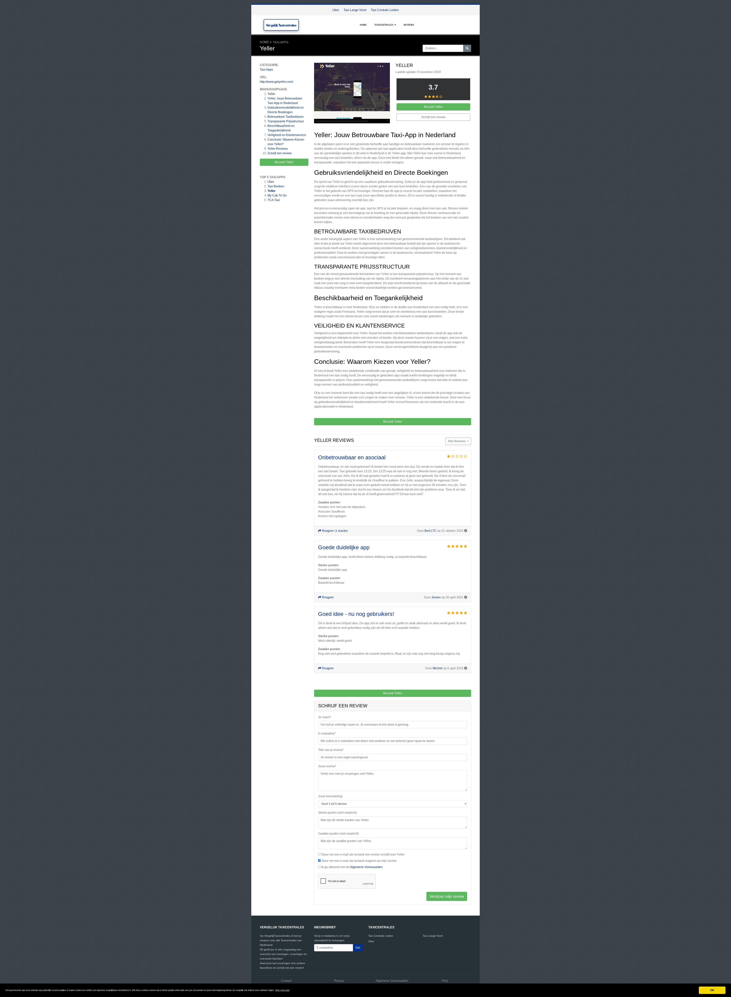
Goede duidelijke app (343, 547)
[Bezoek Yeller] (352, 93)
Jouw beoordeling (330, 796)
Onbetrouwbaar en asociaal (351, 457)
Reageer (327, 530)
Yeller (271, 93)
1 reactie (341, 530)
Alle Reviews (457, 441)
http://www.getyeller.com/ (276, 81)
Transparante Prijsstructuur (285, 121)
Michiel (437, 668)
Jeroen (436, 597)
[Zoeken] (467, 48)
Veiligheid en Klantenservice (286, 135)
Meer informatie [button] (282, 990)
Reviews (409, 25)
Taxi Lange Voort (355, 10)
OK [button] (712, 990)
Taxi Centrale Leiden (385, 10)
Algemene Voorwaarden (366, 867)
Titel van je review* (331, 749)
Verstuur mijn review (447, 896)
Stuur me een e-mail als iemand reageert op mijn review (359, 860)
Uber (335, 10)
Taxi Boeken (275, 186)
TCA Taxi (273, 200)
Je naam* (324, 717)
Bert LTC (431, 530)
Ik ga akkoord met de (352, 867)
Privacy (339, 980)
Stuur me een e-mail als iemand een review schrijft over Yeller (363, 854)
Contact (286, 980)
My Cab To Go (277, 195)
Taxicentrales (383, 25)
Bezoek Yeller (284, 162)
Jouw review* (327, 766)
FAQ (445, 980)
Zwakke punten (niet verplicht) (338, 833)
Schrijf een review (279, 153)
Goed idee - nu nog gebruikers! (356, 614)
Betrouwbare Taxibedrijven (285, 116)
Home (363, 25)
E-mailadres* (327, 733)
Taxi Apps (280, 42)
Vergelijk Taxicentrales (281, 25)
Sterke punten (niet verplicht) (337, 812)
